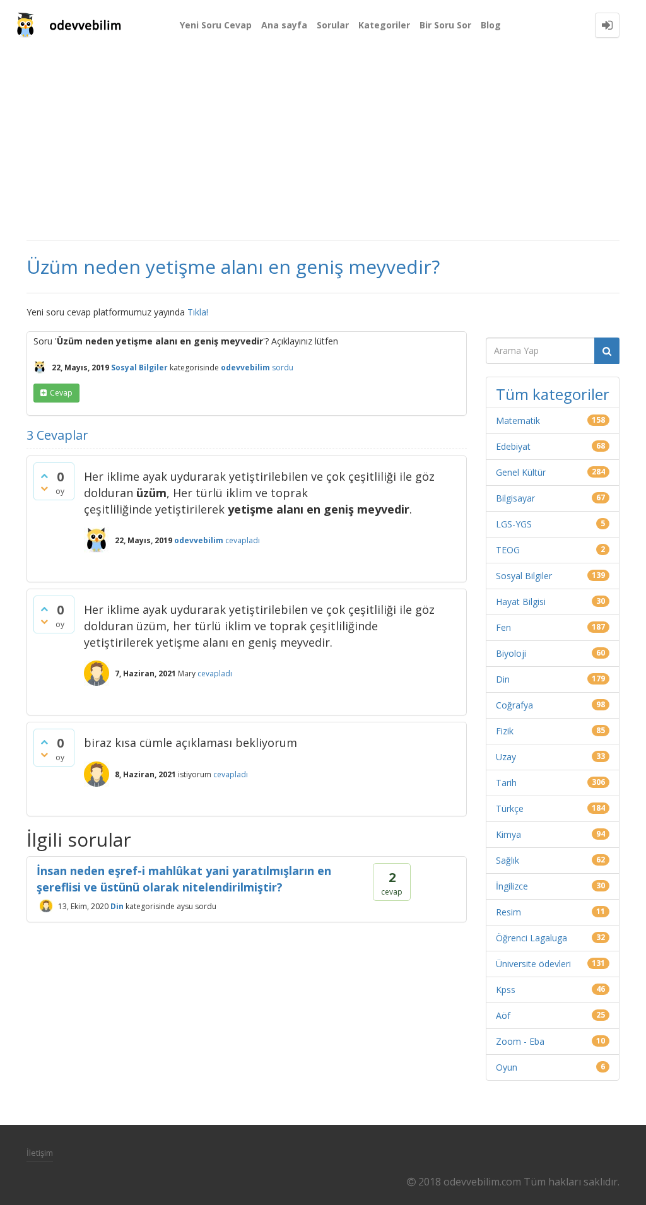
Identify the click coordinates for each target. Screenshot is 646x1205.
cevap (61, 392)
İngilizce (512, 886)
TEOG (508, 550)
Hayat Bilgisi (521, 602)
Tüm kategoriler (552, 394)
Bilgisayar (515, 498)
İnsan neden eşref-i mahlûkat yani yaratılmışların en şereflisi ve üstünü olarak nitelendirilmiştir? (184, 879)
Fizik (505, 731)
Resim (508, 912)
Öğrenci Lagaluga (531, 938)
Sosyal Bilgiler (139, 367)
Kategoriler (384, 25)
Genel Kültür (521, 472)
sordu (282, 367)
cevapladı (242, 540)
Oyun (506, 1067)
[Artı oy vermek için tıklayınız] (44, 476)
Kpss (505, 990)
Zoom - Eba (520, 1041)
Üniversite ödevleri (533, 964)
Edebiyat (513, 446)
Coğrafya (514, 705)
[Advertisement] (323, 145)
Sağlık (507, 860)
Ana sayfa (284, 25)
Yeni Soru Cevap (216, 25)
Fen (503, 627)
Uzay (506, 757)
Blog (491, 25)
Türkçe (510, 808)
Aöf (503, 1015)
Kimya (508, 834)
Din (117, 905)
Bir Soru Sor (445, 25)
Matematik (518, 420)
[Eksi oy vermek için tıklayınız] (44, 488)
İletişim (39, 1152)
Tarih (506, 783)
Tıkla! (197, 312)
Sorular (333, 25)
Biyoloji (511, 653)
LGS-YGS (514, 524)
